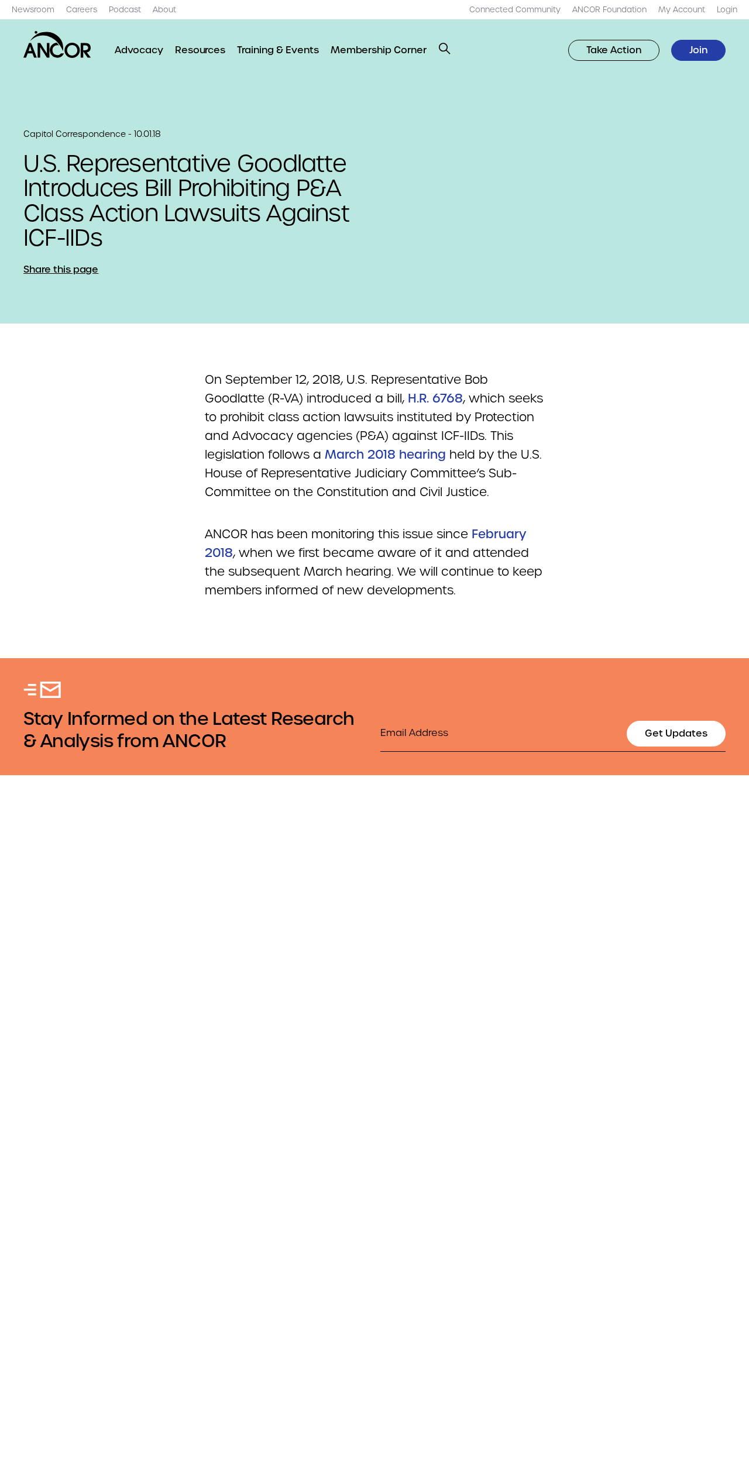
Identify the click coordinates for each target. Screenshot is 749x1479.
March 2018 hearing (385, 454)
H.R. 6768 (435, 398)
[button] (444, 48)
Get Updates (676, 733)
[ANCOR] (57, 44)
